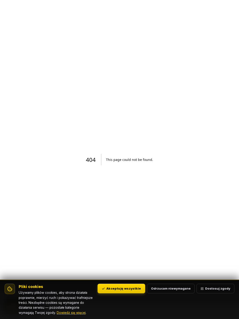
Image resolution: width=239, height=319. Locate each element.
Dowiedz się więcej (71, 313)
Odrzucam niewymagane (171, 288)
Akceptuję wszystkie (123, 288)
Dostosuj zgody (217, 288)
